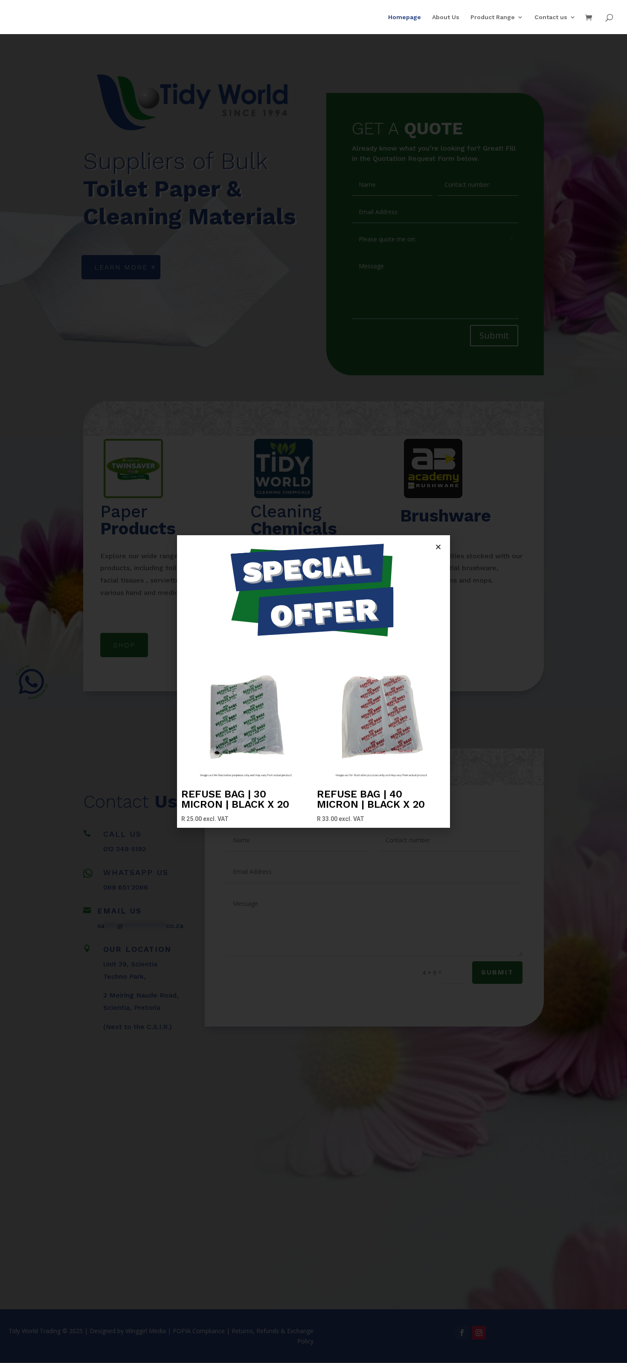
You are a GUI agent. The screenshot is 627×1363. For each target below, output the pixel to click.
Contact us (550, 17)
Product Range (492, 17)
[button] (438, 547)
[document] (313, 681)
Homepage (404, 17)
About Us (445, 17)
